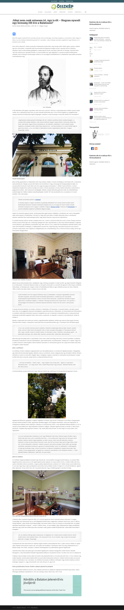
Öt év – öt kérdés (98, 47)
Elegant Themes (21, 607)
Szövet (55, 12)
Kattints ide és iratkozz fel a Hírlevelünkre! (100, 23)
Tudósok (70, 12)
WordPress (34, 607)
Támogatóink (69, 1)
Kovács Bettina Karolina (23, 26)
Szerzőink (61, 1)
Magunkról (54, 1)
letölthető (38, 199)
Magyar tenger (44, 26)
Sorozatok (78, 12)
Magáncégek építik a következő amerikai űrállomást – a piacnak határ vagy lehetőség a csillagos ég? (102, 39)
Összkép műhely (98, 68)
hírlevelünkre (71, 207)
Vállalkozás (48, 12)
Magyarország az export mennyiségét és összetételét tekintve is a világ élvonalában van (102, 118)
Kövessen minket (55, 207)
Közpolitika (62, 12)
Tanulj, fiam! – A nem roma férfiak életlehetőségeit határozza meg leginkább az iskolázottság (102, 84)
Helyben (40, 12)
